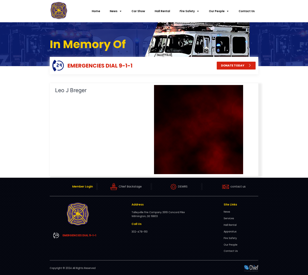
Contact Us (247, 11)
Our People (217, 11)
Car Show (138, 11)
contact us (238, 186)
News (113, 11)
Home (96, 11)
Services (229, 218)
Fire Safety (187, 11)
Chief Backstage (130, 186)
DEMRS (183, 186)
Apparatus (230, 231)
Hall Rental (162, 11)
